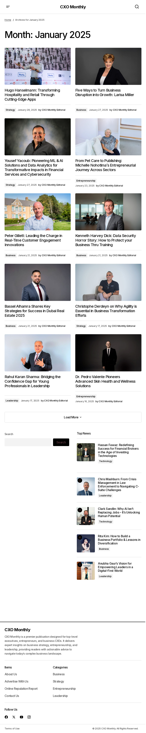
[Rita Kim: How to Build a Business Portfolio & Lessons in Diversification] (86, 543)
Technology (105, 461)
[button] (8, 7)
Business (81, 109)
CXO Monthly (73, 6)
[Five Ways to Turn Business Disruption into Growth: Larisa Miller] (108, 66)
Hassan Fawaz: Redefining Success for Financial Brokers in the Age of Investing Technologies (118, 450)
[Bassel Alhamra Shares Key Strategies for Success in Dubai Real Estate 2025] (38, 282)
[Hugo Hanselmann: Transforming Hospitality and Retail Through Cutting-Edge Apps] (38, 66)
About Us (11, 674)
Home (8, 19)
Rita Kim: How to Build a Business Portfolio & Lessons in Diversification (119, 539)
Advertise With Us (16, 681)
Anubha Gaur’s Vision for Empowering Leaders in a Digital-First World (115, 567)
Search (9, 434)
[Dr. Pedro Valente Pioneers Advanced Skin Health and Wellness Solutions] (108, 352)
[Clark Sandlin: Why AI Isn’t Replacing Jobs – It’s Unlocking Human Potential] (86, 516)
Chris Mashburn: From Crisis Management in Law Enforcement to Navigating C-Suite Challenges (118, 484)
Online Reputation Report (21, 688)
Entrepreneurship (85, 180)
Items (8, 667)
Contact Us (12, 696)
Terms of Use (12, 728)
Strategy (10, 109)
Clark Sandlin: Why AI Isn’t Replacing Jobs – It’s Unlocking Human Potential (119, 512)
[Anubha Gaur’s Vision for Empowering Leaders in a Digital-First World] (86, 571)
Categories (60, 667)
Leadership (12, 400)
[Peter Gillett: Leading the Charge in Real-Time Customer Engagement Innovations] (38, 212)
